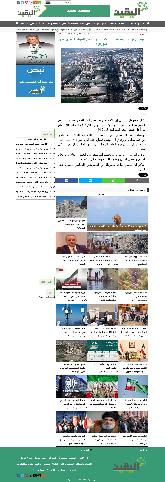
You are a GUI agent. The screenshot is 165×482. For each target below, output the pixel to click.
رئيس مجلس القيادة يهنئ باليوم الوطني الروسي (27, 158)
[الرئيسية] (148, 23)
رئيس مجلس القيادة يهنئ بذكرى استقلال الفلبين (27, 153)
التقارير (141, 34)
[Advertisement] (35, 113)
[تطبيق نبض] (35, 81)
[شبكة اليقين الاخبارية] (35, 48)
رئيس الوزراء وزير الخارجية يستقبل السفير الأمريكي (27, 177)
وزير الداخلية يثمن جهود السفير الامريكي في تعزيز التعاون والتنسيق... (35, 30)
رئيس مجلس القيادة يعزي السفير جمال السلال (29, 148)
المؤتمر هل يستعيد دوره (89, 30)
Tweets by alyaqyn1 (47, 297)
